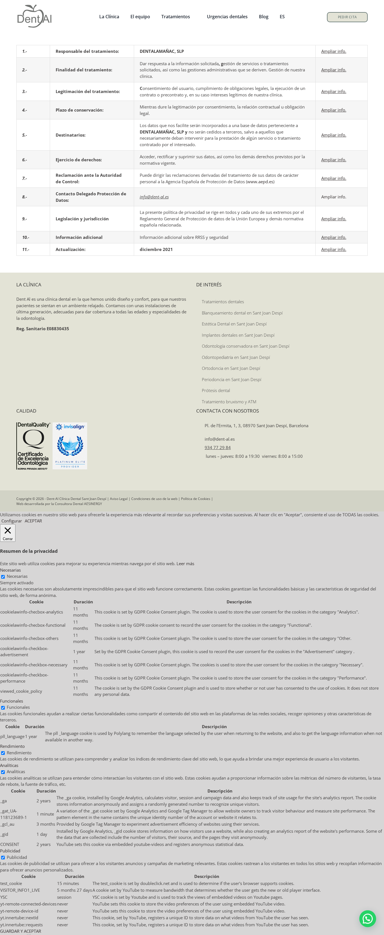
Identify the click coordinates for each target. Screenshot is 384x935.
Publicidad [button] (10, 851)
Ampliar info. (333, 197)
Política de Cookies (195, 498)
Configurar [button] (11, 521)
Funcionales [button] (11, 701)
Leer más (185, 563)
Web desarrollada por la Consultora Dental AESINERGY (59, 503)
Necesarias (17, 576)
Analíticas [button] (9, 765)
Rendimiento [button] (12, 746)
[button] (367, 918)
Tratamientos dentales (223, 301)
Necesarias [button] (10, 570)
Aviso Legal (119, 498)
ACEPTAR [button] (33, 521)
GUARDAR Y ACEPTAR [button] (20, 931)
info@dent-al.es (219, 439)
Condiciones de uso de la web (154, 498)
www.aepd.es (260, 181)
